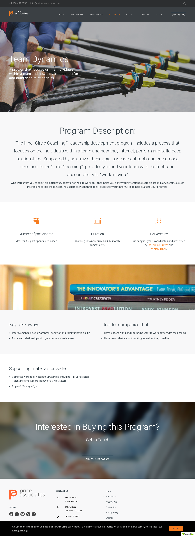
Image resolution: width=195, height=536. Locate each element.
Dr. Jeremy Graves (158, 245)
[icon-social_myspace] (36, 220)
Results (130, 14)
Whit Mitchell (158, 249)
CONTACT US (178, 15)
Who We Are (77, 14)
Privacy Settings (20, 530)
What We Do (96, 14)
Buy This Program (97, 459)
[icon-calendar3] (97, 220)
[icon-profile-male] (159, 220)
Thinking (145, 14)
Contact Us (111, 507)
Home (61, 14)
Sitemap (109, 517)
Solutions (114, 14)
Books (159, 14)
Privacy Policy (112, 512)
